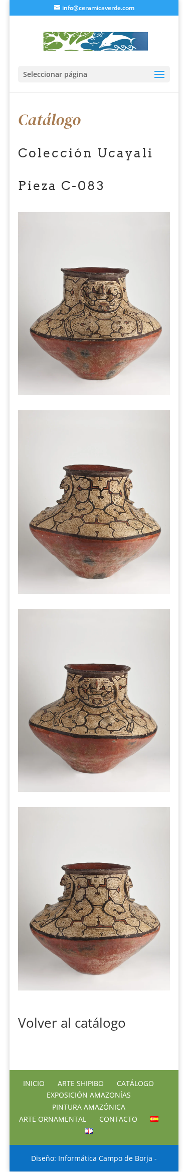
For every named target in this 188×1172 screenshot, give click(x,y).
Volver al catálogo (72, 1023)
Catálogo (135, 1083)
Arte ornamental (52, 1119)
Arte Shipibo (81, 1083)
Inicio (34, 1083)
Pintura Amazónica (88, 1107)
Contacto (118, 1119)
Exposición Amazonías (89, 1095)
